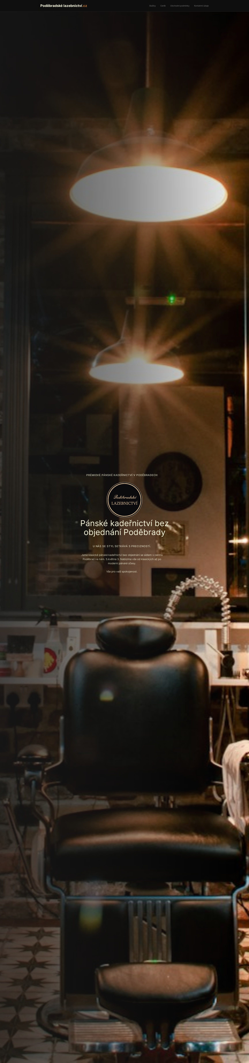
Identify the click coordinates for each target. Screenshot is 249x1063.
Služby (152, 5)
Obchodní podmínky (179, 5)
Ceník (163, 5)
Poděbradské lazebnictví (63, 6)
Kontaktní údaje (201, 5)
